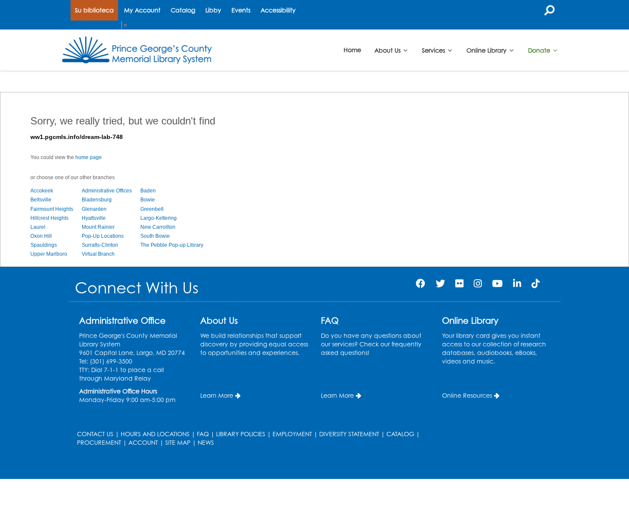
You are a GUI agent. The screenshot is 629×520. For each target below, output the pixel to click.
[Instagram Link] (478, 283)
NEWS (206, 442)
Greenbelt (151, 209)
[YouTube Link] (497, 283)
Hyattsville (94, 218)
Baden (148, 191)
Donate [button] (540, 49)
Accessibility (278, 10)
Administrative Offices (107, 191)
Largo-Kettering (158, 218)
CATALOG (400, 433)
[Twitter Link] (440, 283)
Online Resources (467, 395)
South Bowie (155, 236)
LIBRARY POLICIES (240, 433)
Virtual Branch (98, 254)
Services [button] (434, 49)
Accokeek (41, 191)
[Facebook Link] (420, 283)
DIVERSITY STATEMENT (349, 433)
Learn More (216, 395)
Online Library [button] (487, 49)
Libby (213, 10)
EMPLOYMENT (292, 433)
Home (352, 49)
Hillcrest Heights (49, 218)
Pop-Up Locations (103, 236)
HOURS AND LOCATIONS (155, 433)
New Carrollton (157, 227)
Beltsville (40, 200)
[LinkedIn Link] (517, 283)
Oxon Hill (41, 236)
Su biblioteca (94, 10)
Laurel (37, 227)
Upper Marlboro (48, 254)
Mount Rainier (98, 227)
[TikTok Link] (535, 283)
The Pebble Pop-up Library (171, 245)
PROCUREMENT (99, 442)
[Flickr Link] (459, 283)
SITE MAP (177, 442)
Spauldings (43, 245)
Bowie (147, 200)
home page (88, 157)
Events (240, 10)
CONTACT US (95, 433)
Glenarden (94, 209)
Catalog (183, 10)
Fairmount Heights (51, 209)
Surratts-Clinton (100, 245)
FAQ (203, 433)
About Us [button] (388, 49)
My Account (142, 10)
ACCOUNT (143, 442)
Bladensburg (97, 200)
